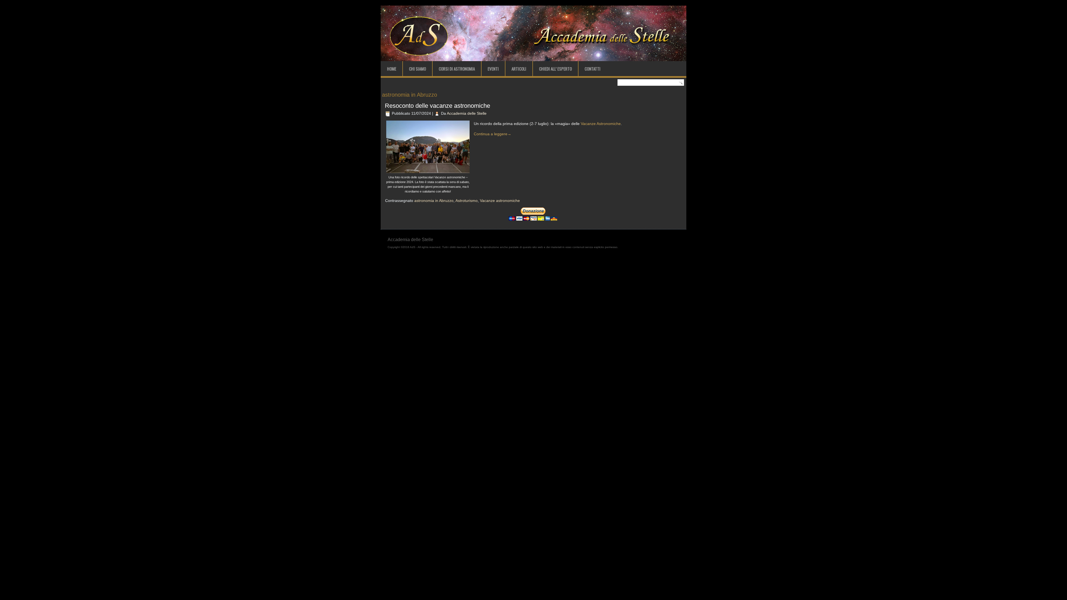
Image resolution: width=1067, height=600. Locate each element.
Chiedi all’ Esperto (555, 69)
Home (391, 69)
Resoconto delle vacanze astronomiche (437, 105)
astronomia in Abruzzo (433, 200)
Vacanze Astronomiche (601, 123)
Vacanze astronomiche (500, 200)
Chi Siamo (417, 69)
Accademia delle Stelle (467, 113)
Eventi (493, 69)
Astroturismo (466, 200)
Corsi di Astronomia (457, 69)
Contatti (592, 69)
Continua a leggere (492, 134)
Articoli (519, 69)
